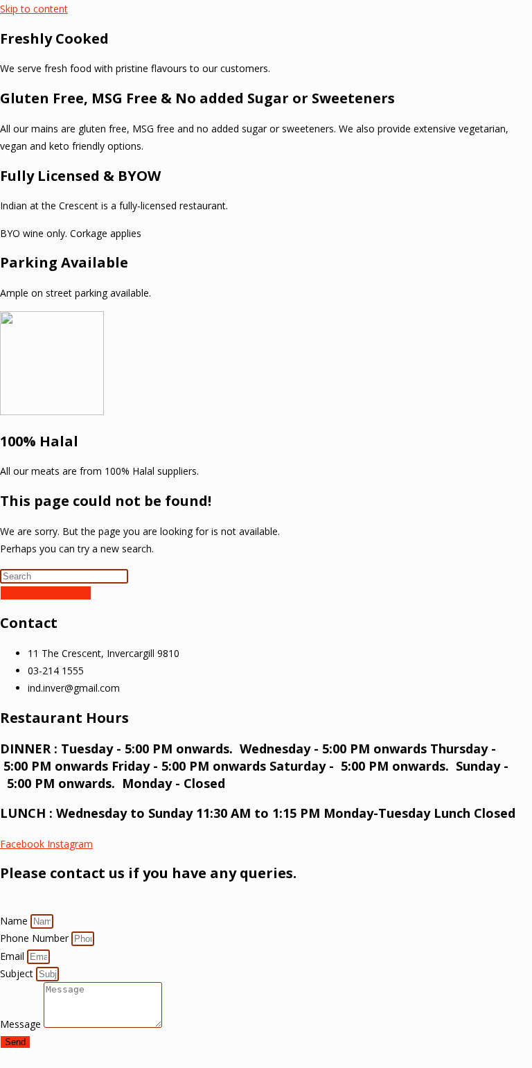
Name (15, 920)
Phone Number (35, 938)
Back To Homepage (46, 592)
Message (22, 1024)
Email (13, 956)
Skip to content (34, 8)
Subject (18, 973)
